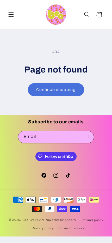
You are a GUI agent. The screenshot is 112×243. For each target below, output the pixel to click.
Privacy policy (43, 228)
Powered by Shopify (60, 219)
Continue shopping (56, 90)
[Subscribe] (88, 137)
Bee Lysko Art (33, 219)
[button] (11, 15)
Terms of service (72, 228)
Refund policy (92, 220)
